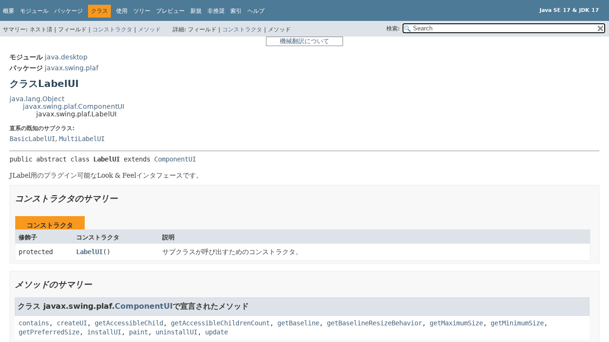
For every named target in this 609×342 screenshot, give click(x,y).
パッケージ (68, 11)
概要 (8, 11)
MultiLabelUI (82, 138)
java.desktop (66, 57)
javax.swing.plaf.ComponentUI (73, 106)
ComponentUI (175, 159)
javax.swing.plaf (71, 68)
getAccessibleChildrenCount (220, 323)
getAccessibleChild (129, 323)
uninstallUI (176, 332)
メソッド (149, 29)
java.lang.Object (37, 99)
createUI (72, 323)
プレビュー (170, 11)
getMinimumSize (517, 323)
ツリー (141, 11)
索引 (236, 11)
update (216, 332)
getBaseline (298, 323)
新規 (196, 11)
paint (138, 332)
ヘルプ (256, 11)
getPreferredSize (49, 332)
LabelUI (89, 252)
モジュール (34, 11)
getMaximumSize (456, 323)
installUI (104, 332)
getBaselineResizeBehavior (374, 323)
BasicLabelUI (32, 138)
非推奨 (216, 11)
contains (34, 323)
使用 (122, 11)
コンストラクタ (112, 29)
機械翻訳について (304, 41)
